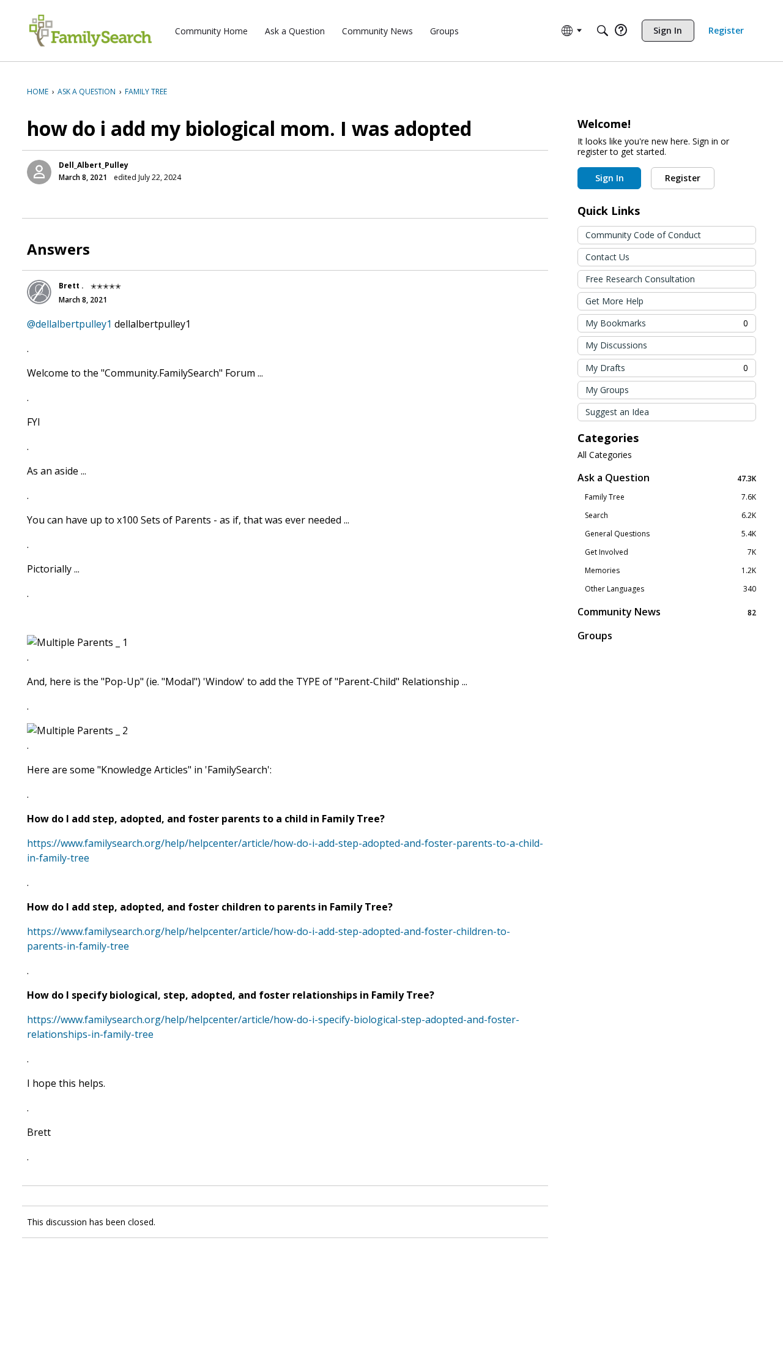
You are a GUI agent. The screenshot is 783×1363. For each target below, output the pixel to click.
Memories (670, 570)
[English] (90, 31)
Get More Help (614, 301)
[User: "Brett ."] (39, 292)
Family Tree (670, 497)
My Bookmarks (666, 323)
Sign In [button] (609, 178)
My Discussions (616, 345)
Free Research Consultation (640, 279)
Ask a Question (666, 477)
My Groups (607, 390)
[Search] (603, 31)
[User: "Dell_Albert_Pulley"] (39, 172)
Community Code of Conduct (643, 235)
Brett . (71, 285)
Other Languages (670, 589)
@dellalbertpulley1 (69, 324)
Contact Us (607, 257)
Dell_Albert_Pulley (93, 165)
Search (670, 515)
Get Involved (670, 552)
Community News (666, 612)
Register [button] (682, 178)
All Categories (604, 454)
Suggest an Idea (617, 412)
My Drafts (666, 368)
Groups (594, 635)
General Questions (670, 533)
